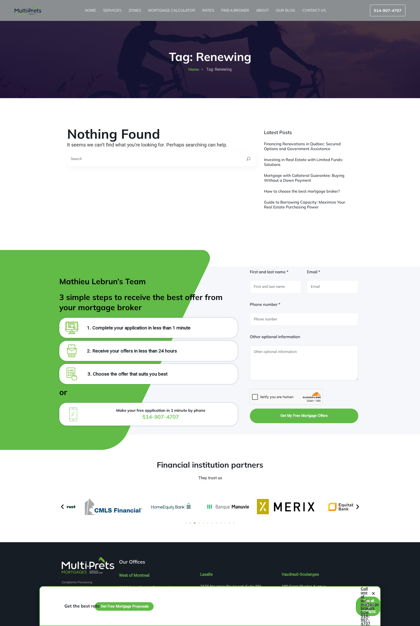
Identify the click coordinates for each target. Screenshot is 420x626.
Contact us (314, 10)
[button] (62, 507)
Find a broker (235, 10)
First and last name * (269, 271)
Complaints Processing (77, 582)
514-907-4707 (388, 10)
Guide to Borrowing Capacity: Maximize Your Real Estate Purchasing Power (304, 204)
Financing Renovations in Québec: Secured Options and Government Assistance (302, 146)
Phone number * (265, 304)
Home (91, 10)
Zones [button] (135, 10)
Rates (208, 10)
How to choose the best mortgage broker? (302, 191)
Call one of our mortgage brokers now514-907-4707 (370, 606)
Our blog (286, 10)
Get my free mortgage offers (304, 415)
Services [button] (112, 10)
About (263, 10)
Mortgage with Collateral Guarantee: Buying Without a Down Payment (304, 178)
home (193, 69)
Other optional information (275, 336)
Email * (313, 271)
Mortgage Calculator (172, 10)
